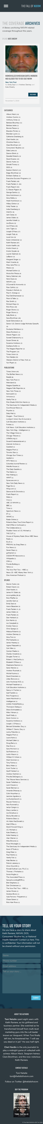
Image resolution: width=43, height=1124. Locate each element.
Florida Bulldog (13, 564)
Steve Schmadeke (14, 710)
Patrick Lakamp (13, 863)
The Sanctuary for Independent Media (21, 405)
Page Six (10, 486)
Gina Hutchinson (13, 195)
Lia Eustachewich (14, 799)
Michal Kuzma (12, 673)
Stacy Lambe (12, 810)
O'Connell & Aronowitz (16, 284)
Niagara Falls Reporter (15, 388)
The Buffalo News (14, 374)
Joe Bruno (11, 223)
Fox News (11, 547)
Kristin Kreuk (12, 248)
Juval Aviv (11, 237)
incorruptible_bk (13, 595)
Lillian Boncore (12, 679)
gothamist (11, 553)
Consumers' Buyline (15, 148)
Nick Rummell (12, 804)
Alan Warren (12, 838)
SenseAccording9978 (15, 880)
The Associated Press (15, 877)
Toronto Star (12, 452)
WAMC (10, 517)
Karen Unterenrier (14, 240)
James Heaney (12, 643)
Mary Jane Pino (13, 265)
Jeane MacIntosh (13, 698)
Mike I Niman (12, 712)
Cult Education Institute (16, 422)
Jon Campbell (12, 623)
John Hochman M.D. (15, 682)
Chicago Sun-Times (14, 455)
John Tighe (11, 229)
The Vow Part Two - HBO (17, 570)
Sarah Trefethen (13, 782)
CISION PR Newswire (15, 556)
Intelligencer (11, 701)
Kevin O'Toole (12, 849)
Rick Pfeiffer (12, 598)
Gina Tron (11, 637)
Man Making (12, 475)
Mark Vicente (12, 262)
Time (9, 508)
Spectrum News (13, 511)
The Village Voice (13, 433)
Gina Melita (11, 198)
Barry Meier (11, 765)
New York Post (10, 82)
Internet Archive (13, 444)
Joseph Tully (12, 234)
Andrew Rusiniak (13, 670)
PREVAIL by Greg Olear (16, 544)
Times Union (12, 354)
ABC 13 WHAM (13, 503)
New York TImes (13, 391)
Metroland (11, 383)
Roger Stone (12, 310)
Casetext (10, 447)
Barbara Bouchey (14, 123)
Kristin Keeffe (12, 245)
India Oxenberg (13, 209)
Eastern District (13, 170)
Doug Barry (11, 743)
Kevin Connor (12, 718)
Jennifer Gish (12, 601)
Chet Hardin (12, 139)
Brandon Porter (13, 131)
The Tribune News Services (17, 779)
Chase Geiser (12, 899)
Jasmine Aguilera (13, 796)
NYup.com (11, 489)
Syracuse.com (12, 480)
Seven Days (11, 550)
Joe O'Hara (12, 226)
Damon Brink (12, 153)
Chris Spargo (12, 629)
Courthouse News (14, 408)
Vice (9, 500)
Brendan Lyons (13, 134)
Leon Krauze (12, 785)
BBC (9, 505)
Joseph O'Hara (13, 231)
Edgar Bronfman (13, 173)
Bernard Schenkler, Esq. (16, 726)
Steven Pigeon (13, 335)
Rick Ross (11, 307)
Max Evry (10, 746)
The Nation (11, 472)
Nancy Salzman (13, 276)
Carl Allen (11, 648)
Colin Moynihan (13, 793)
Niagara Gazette (13, 385)
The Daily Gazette (14, 469)
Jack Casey (11, 215)
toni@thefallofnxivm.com (21, 1076)
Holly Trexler (12, 206)
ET (8, 514)
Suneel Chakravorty (14, 338)
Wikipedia (11, 558)
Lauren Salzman (13, 254)
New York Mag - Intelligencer (18, 430)
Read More (33, 94)
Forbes (10, 424)
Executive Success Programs (18, 178)
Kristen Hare (12, 626)
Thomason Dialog (14, 707)
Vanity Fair (11, 399)
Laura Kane (11, 738)
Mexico (10, 268)
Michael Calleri (12, 740)
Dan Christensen (13, 885)
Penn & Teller (12, 298)
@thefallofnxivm (30, 1081)
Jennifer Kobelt (13, 220)
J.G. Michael (11, 830)
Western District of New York (18, 360)
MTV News (11, 461)
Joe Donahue (12, 813)
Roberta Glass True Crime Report (19, 522)
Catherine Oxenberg (14, 136)
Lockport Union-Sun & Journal (18, 419)
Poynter (10, 410)
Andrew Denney (25, 85)
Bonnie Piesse (12, 128)
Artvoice (10, 396)
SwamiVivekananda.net (16, 441)
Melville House (12, 466)
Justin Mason (12, 754)
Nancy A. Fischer (13, 690)
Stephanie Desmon (14, 665)
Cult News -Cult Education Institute (20, 427)
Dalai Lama (11, 150)
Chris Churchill (12, 866)
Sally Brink (11, 315)
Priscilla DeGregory (14, 777)
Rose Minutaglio (13, 844)
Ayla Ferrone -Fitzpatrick (16, 897)
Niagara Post (12, 450)
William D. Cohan (13, 757)
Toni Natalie (12, 357)
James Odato (12, 217)
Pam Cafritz (12, 287)
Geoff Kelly (11, 715)
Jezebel (10, 458)
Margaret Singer (13, 259)
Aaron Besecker (13, 606)
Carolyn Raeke (12, 651)
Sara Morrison (12, 749)
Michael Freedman (14, 684)
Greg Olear (11, 852)
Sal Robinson (12, 751)
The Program (12, 351)
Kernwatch (11, 394)
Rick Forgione (12, 696)
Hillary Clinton (12, 204)
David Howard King (14, 827)
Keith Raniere (12, 243)
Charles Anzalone (13, 654)
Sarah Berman (12, 788)
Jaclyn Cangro (12, 807)
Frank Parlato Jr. (13, 184)
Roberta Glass (12, 818)
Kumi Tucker (12, 768)
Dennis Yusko (12, 162)
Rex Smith (11, 301)
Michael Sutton (13, 270)
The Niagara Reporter (15, 349)
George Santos (13, 192)
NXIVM (11, 282)
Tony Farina (11, 763)
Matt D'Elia (11, 824)
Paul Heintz (11, 855)
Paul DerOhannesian (15, 296)
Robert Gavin (12, 587)
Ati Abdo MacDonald (15, 821)
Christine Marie (13, 142)
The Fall (31, 6)
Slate (9, 497)
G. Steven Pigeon (13, 190)
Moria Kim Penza (13, 273)
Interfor (10, 212)
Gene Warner (12, 668)
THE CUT (10, 533)
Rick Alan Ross (13, 902)
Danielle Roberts (13, 156)
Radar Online (12, 519)
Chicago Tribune (13, 436)
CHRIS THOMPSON (15, 704)
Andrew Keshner (13, 774)
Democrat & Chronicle (15, 491)
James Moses (12, 891)
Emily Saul (11, 85)
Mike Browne (12, 841)
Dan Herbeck (12, 617)
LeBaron (10, 256)
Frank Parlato (12, 181)
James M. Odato (13, 592)
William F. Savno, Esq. (15, 729)
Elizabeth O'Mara (13, 662)
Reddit (9, 377)
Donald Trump (12, 164)
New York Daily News (15, 483)
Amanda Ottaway (14, 791)
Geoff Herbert (12, 771)
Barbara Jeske (12, 125)
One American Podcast (16, 575)
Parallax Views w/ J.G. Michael (18, 530)
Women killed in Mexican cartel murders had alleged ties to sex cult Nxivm (21, 77)
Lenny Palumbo (13, 732)
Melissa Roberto (13, 631)
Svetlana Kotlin (13, 346)
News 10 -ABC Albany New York (19, 572)
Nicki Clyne (11, 279)
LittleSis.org (11, 438)
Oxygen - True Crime (15, 416)
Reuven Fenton (13, 802)
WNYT (9, 477)
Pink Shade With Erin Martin (18, 402)
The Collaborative (13, 528)
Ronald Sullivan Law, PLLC (17, 869)
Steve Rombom (13, 332)
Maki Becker (11, 860)
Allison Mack (12, 114)
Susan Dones (12, 340)
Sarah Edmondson (14, 321)
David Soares (12, 159)
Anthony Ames (13, 120)
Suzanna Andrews (14, 343)
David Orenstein (13, 676)
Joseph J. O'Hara (13, 724)
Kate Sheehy (10, 87)
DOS (9, 167)
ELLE (9, 542)
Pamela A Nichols (14, 290)
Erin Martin (11, 620)
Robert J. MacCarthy (15, 659)
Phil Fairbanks (12, 640)
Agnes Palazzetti (13, 645)
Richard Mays (12, 304)
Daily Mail (11, 413)
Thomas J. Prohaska (14, 871)
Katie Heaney (12, 835)
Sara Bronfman (13, 318)
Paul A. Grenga (13, 293)
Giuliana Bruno (12, 894)
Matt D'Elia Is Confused (16, 525)
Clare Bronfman (13, 145)
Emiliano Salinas (13, 176)
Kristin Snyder (12, 251)
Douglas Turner (13, 656)
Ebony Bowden (13, 816)
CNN (9, 561)
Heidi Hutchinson (14, 201)
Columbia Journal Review (16, 464)
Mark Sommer (12, 760)
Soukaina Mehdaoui (14, 329)
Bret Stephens (12, 883)
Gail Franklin (12, 693)
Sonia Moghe (12, 874)
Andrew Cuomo (13, 117)
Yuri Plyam (11, 363)
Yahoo (9, 567)
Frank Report (12, 187)
